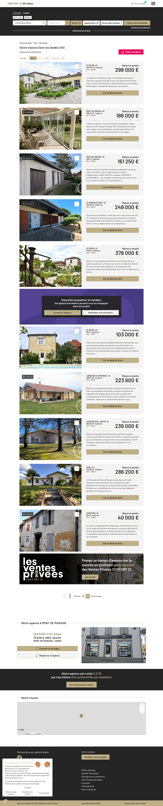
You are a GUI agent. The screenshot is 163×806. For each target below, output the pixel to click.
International (88, 786)
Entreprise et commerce (93, 776)
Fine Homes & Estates (92, 779)
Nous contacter (89, 789)
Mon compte (140, 3)
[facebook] (19, 757)
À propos (86, 783)
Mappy (39, 734)
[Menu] (153, 3)
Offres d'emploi (89, 770)
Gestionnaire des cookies (135, 803)
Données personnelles (91, 803)
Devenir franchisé (90, 773)
